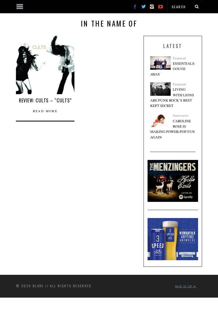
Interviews (180, 115)
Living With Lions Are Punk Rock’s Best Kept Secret (172, 97)
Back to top (184, 286)
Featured (179, 58)
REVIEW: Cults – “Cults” (45, 100)
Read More (45, 110)
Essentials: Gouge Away (172, 69)
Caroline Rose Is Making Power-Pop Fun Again (172, 129)
